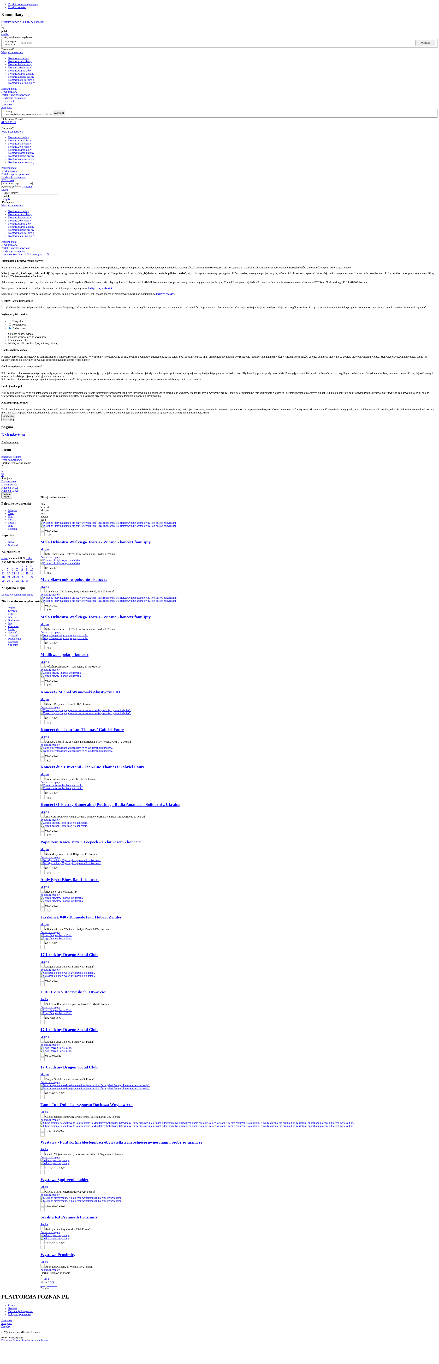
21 (17, 576)
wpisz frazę (13, 43)
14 (17, 573)
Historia (12, 528)
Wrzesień (13, 635)
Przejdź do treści (17, 7)
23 (27, 576)
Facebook (6, 104)
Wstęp (11, 607)
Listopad (13, 641)
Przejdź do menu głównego (23, 4)
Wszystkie (17, 321)
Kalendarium (13, 435)
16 (27, 573)
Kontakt (12, 1308)
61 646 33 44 (8, 122)
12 (8, 573)
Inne (10, 525)
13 (13, 573)
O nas (11, 1305)
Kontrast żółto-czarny (20, 67)
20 (13, 576)
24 (31, 576)
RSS (46, 254)
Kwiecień (13, 620)
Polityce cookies (165, 293)
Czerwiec (13, 626)
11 (3, 573)
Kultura (17, 456)
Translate (27, 186)
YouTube (17, 254)
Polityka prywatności (19, 1314)
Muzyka (12, 510)
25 (3, 580)
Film (10, 516)
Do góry (45, 1288)
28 (17, 580)
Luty (10, 613)
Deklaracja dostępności (20, 1311)
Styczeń (12, 610)
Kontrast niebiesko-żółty (21, 82)
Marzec (12, 617)
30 (27, 580)
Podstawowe (19, 328)
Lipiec (11, 629)
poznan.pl (6, 456)
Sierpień (12, 632)
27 (13, 580)
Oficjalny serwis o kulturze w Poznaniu (22, 21)
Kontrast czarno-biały (20, 61)
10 (31, 569)
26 (8, 580)
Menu (4, 189)
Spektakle (13, 545)
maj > (29, 558)
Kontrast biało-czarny (20, 64)
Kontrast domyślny (18, 58)
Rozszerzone (19, 324)
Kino (11, 541)
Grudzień (13, 644)
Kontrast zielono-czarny (21, 76)
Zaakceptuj (8, 419)
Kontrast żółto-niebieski (21, 79)
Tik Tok (27, 254)
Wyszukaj (425, 43)
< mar (4, 558)
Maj (10, 623)
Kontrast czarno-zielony (21, 73)
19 (8, 576)
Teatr (11, 513)
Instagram (6, 107)
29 (22, 580)
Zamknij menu (9, 88)
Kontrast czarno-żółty (20, 70)
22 (22, 576)
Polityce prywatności (100, 288)
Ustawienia (8, 416)
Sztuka (12, 522)
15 (22, 573)
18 (3, 576)
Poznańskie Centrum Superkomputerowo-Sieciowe (25, 1340)
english (5, 34)
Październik (14, 638)
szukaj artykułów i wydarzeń (17, 114)
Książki (12, 519)
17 (31, 573)
